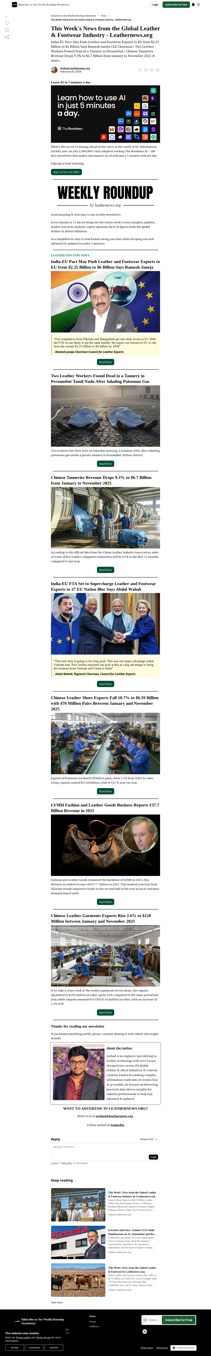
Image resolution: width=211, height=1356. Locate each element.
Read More (105, 362)
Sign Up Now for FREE (66, 172)
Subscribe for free (176, 4)
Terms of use (43, 1337)
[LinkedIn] (144, 1331)
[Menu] (193, 4)
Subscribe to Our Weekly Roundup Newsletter (73, 16)
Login (155, 4)
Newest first (146, 1139)
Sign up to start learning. (67, 163)
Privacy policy (23, 1337)
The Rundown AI (136, 151)
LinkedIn (117, 1125)
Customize (34, 1347)
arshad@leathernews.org (114, 1116)
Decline (54, 1347)
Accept (14, 1347)
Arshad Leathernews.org (75, 68)
